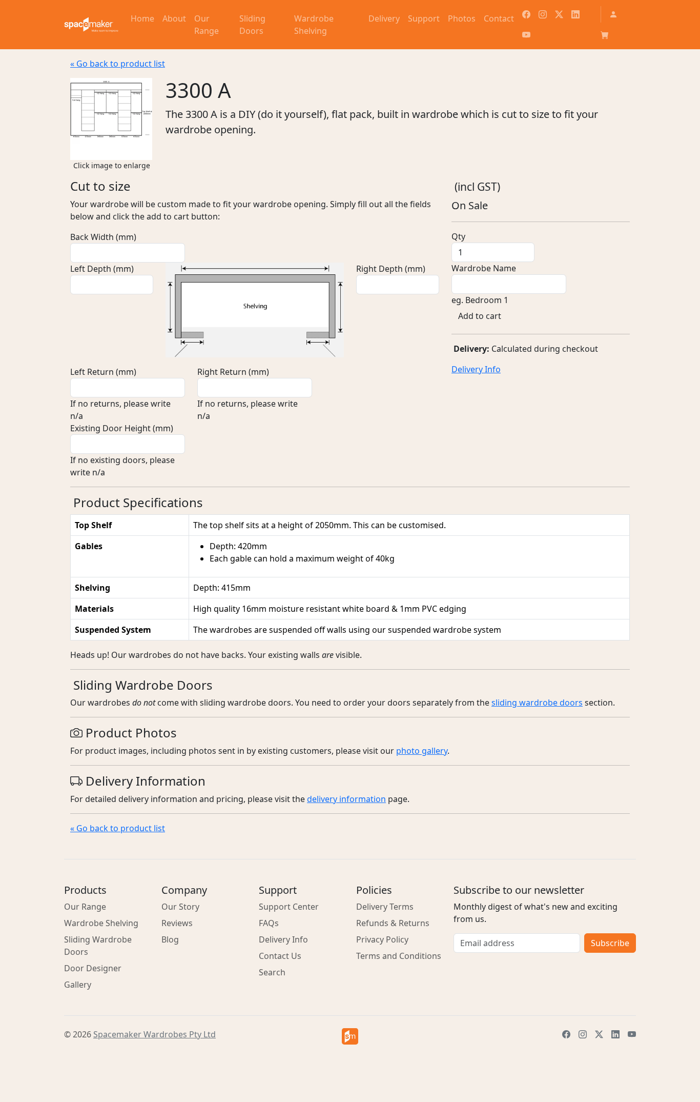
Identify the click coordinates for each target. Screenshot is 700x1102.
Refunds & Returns (392, 923)
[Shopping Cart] (604, 35)
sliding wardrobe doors (537, 702)
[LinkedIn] (575, 14)
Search (272, 972)
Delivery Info (476, 369)
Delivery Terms (385, 906)
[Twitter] (559, 14)
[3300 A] (111, 118)
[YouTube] (526, 35)
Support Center (289, 906)
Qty (458, 236)
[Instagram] (542, 14)
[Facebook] (526, 14)
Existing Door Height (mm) (121, 428)
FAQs (269, 923)
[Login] (613, 14)
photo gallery (421, 750)
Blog (170, 939)
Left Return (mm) (103, 371)
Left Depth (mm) (102, 268)
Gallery (77, 984)
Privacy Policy (382, 939)
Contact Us (280, 955)
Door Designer (92, 968)
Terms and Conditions (398, 955)
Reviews (177, 923)
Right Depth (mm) (390, 268)
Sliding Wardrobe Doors (98, 945)
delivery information (346, 799)
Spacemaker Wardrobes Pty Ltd (154, 1034)
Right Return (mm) (233, 371)
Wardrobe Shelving (101, 923)
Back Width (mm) (103, 237)
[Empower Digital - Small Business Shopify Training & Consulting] (350, 1036)
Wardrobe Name (483, 268)
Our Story (180, 906)
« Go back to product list (117, 63)
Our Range (85, 906)
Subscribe (610, 943)
